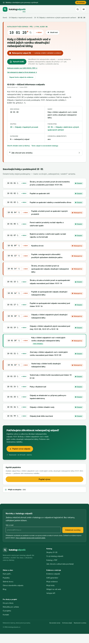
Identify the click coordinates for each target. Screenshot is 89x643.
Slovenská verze (54, 623)
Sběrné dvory (8, 581)
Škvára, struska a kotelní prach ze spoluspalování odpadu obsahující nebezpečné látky (50, 269)
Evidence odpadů (53, 574)
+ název (39, 32)
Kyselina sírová (37, 245)
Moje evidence (52, 581)
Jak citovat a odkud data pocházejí (59, 564)
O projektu (7, 611)
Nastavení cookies (80, 623)
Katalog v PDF (51, 560)
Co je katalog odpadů (54, 556)
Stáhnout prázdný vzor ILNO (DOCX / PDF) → (22, 68)
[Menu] (83, 9)
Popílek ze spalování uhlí (40, 193)
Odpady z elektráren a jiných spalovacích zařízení (55, 17)
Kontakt (6, 615)
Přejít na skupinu (17, 490)
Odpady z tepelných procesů (20, 17)
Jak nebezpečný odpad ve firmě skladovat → (22, 72)
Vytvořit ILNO (18, 61)
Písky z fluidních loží (38, 386)
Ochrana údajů (67, 623)
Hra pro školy (8, 603)
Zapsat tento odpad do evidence (21, 77)
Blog (4, 589)
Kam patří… (7, 574)
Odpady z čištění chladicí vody (42, 407)
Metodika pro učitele (11, 607)
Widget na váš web (53, 589)
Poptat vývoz (44, 479)
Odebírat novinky (73, 530)
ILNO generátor (52, 578)
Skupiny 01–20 (51, 552)
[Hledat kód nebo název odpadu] (77, 9)
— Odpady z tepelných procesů (24, 127)
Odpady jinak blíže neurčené (41, 416)
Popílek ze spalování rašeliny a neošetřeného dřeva (50, 202)
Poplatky (6, 578)
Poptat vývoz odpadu (21, 449)
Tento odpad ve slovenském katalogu (45, 146)
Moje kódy (50, 585)
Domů (5, 17)
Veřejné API (50, 593)
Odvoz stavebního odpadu (13, 585)
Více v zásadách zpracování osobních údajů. (30, 538)
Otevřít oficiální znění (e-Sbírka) (18, 146)
